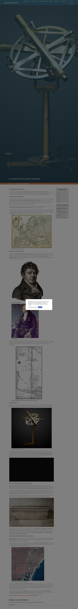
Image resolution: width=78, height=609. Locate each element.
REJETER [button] (40, 307)
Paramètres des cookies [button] (32, 307)
